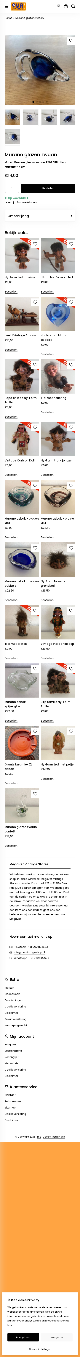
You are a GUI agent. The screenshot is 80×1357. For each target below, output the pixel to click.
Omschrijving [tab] (18, 216)
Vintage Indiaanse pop (57, 644)
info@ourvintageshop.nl (29, 952)
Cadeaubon (12, 994)
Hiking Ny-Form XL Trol (57, 277)
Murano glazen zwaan (29, 18)
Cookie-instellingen (54, 1136)
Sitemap (10, 1107)
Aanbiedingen (14, 1000)
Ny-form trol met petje (57, 764)
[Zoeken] (73, 6)
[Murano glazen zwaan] (40, 104)
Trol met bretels (16, 644)
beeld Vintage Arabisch (22, 335)
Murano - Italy (15, 167)
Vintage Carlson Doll (20, 460)
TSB (39, 1136)
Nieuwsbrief (12, 1063)
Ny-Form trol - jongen (56, 460)
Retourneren (13, 1101)
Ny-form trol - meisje (20, 277)
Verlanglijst (12, 1057)
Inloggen (10, 1044)
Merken (9, 988)
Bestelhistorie (13, 1051)
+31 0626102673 (38, 947)
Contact (10, 1095)
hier (9, 1325)
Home (8, 18)
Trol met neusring (53, 398)
